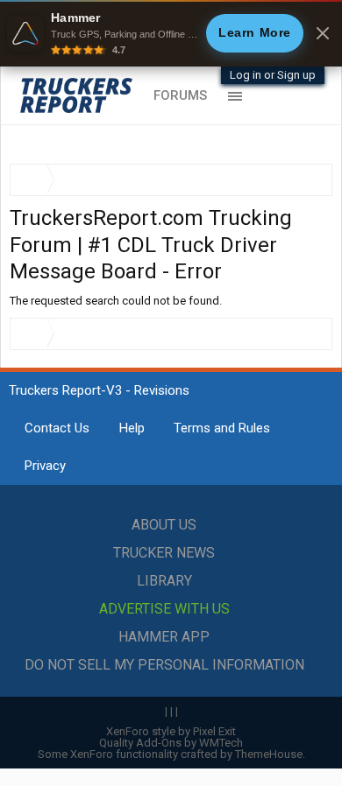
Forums (180, 95)
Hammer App (164, 636)
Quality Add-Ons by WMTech (171, 742)
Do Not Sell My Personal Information (164, 664)
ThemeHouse (269, 754)
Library (164, 580)
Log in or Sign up (273, 74)
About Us (164, 524)
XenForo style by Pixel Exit (171, 731)
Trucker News (164, 552)
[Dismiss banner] (322, 33)
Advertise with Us (164, 608)
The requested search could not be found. (116, 300)
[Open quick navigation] (307, 180)
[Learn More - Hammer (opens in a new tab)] (171, 33)
